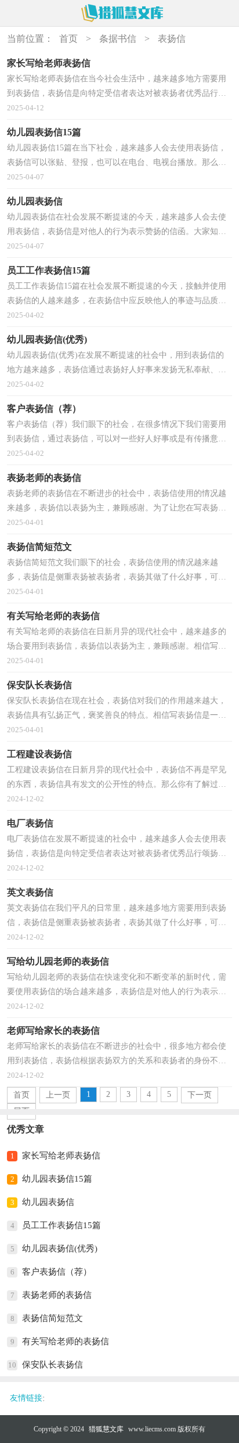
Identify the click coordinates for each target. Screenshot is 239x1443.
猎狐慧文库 (106, 1429)
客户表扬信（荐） (57, 1271)
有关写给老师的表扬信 (65, 1341)
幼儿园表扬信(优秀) (59, 1248)
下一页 (199, 1095)
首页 (68, 39)
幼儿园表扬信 (48, 1202)
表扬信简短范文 (52, 1318)
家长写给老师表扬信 (61, 1155)
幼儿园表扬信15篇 (57, 1178)
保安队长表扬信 (52, 1364)
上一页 (58, 1095)
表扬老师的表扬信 (57, 1295)
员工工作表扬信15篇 (61, 1225)
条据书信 (117, 39)
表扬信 (172, 39)
